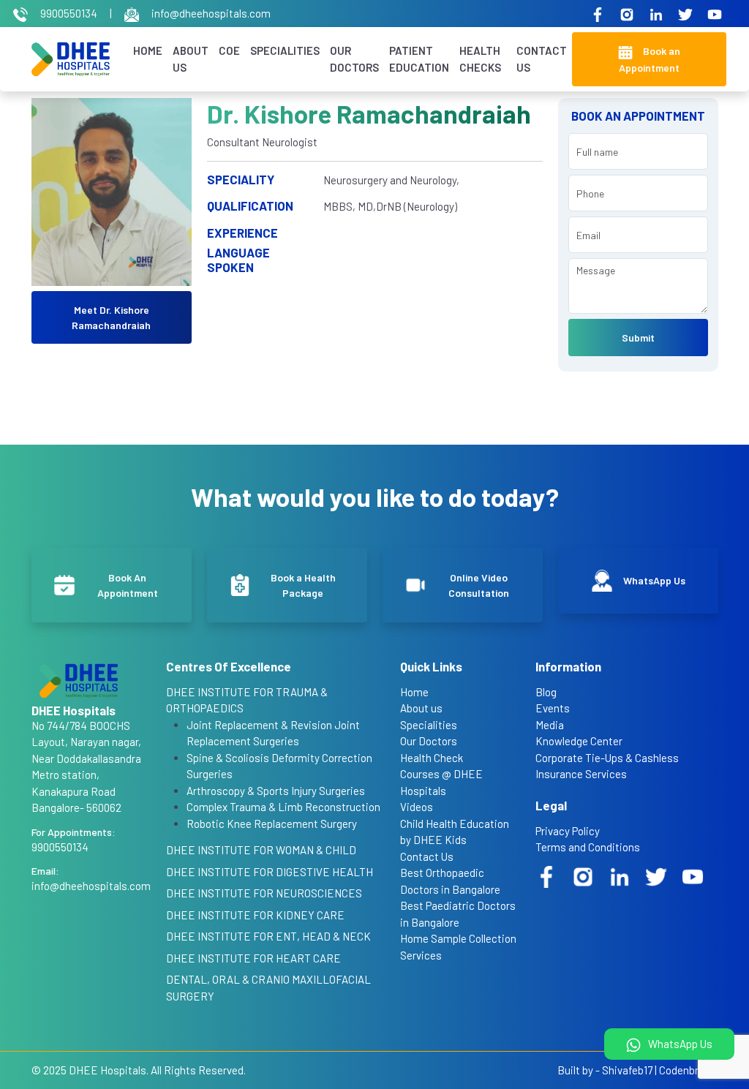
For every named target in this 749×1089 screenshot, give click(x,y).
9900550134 (68, 13)
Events (552, 708)
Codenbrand (687, 1070)
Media (549, 724)
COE (229, 50)
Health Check (431, 757)
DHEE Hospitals (107, 1070)
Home (147, 50)
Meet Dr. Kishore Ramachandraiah (111, 317)
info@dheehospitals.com (210, 13)
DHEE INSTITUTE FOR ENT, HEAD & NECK (268, 936)
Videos (416, 806)
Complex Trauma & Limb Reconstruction (283, 806)
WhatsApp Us (679, 1043)
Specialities (285, 50)
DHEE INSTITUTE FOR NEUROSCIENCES (264, 893)
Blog (546, 691)
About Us (190, 59)
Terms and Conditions (587, 847)
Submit (638, 337)
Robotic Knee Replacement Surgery (272, 823)
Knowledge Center (578, 740)
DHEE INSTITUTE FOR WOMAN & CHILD (261, 849)
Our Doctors (354, 59)
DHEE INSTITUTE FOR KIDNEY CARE (255, 915)
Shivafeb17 (627, 1070)
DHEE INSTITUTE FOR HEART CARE (253, 958)
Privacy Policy (567, 830)
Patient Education (419, 59)
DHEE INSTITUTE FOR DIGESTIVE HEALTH (269, 871)
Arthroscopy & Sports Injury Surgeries (276, 790)
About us (421, 708)
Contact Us (541, 59)
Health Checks (480, 59)
